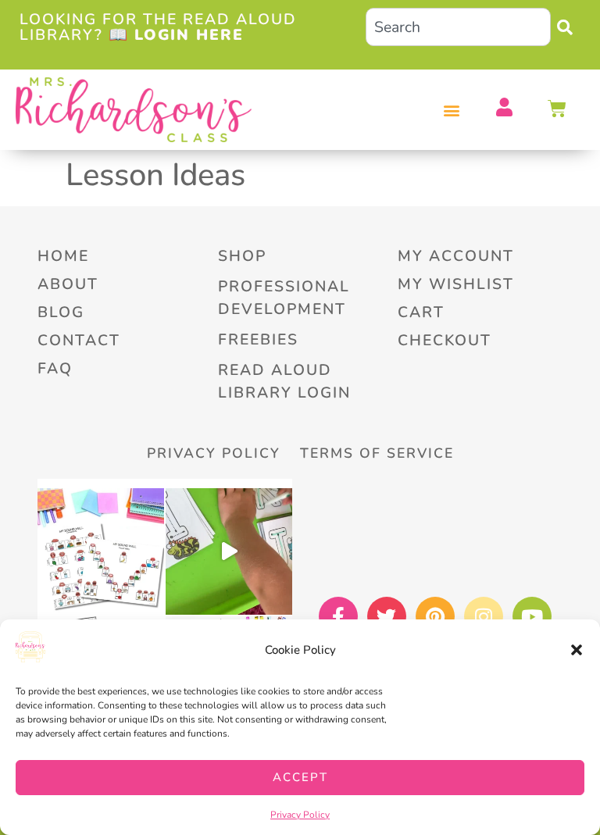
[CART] (558, 108)
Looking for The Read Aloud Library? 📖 (158, 27)
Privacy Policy (300, 814)
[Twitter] (386, 616)
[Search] (568, 27)
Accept (300, 777)
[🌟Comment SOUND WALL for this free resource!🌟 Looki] (101, 551)
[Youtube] (532, 616)
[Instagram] (483, 616)
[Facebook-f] (338, 616)
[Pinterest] (435, 616)
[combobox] (458, 27)
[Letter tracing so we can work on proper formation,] (229, 551)
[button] (576, 650)
